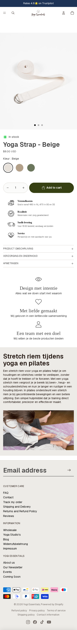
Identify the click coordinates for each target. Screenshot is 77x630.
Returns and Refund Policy (20, 511)
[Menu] (4, 12)
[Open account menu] (63, 13)
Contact (8, 497)
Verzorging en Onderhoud (20, 256)
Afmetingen (10, 263)
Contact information (48, 614)
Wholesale (10, 530)
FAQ (5, 493)
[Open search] (13, 13)
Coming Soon (12, 576)
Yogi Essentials (31, 604)
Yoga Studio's (12, 534)
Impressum (10, 548)
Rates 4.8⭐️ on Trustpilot (38, 3)
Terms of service (56, 610)
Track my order (12, 502)
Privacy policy (37, 610)
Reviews (8, 516)
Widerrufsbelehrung (15, 544)
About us (9, 562)
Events (7, 572)
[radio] (8, 168)
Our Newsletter (13, 567)
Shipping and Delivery (17, 506)
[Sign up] (69, 470)
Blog (6, 539)
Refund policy (19, 610)
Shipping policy (26, 614)
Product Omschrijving (18, 248)
